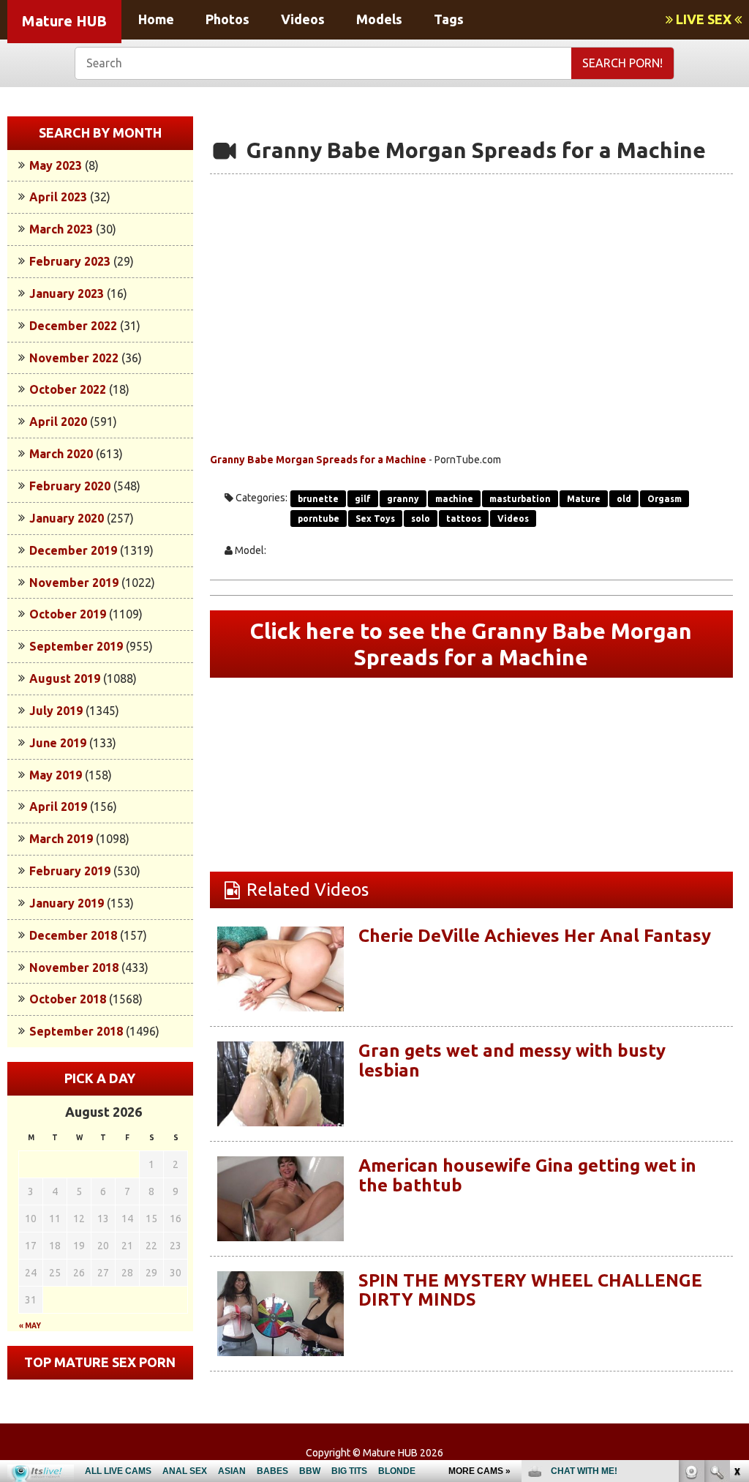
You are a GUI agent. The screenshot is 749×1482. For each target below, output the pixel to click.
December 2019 (73, 550)
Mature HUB (64, 20)
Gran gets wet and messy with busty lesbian (512, 1060)
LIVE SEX (703, 19)
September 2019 (76, 646)
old (624, 499)
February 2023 (69, 261)
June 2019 (57, 742)
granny (403, 499)
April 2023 (58, 196)
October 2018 (67, 999)
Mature (584, 499)
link (736, 1253)
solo (420, 518)
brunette (318, 499)
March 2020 (61, 453)
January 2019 (66, 903)
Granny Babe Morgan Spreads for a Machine (318, 459)
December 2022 (73, 325)
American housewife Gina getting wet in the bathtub (527, 1175)
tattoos (463, 518)
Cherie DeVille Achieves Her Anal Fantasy (534, 936)
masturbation (520, 499)
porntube (318, 518)
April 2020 (58, 421)
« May (30, 1326)
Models (379, 19)
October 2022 (67, 389)
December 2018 (73, 935)
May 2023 (55, 165)
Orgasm (664, 499)
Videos (303, 19)
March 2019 (61, 838)
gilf (363, 499)
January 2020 (66, 518)
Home (156, 19)
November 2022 (73, 357)
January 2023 (66, 293)
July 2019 (56, 710)
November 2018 (73, 967)
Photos (227, 19)
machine (454, 499)
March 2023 (61, 229)
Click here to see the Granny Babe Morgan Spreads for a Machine (471, 644)
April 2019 (58, 806)
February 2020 (69, 486)
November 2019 (73, 582)
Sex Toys (375, 518)
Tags (449, 19)
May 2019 (55, 775)
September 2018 (76, 1031)
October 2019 (67, 614)
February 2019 (69, 870)
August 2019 (64, 678)
